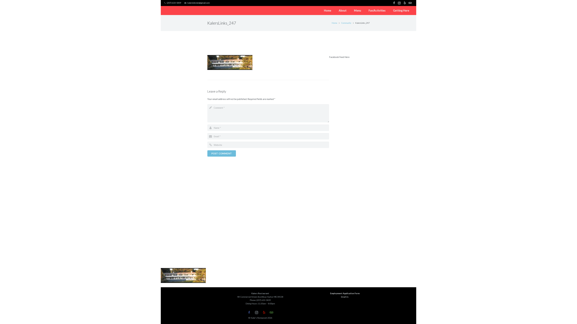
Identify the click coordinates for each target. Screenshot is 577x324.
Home (334, 23)
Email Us (344, 297)
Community (346, 23)
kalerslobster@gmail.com (199, 3)
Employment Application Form (345, 293)
